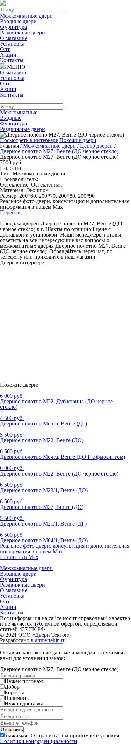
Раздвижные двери (22, 32)
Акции (8, 55)
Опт (5, 49)
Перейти (10, 212)
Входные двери (18, 21)
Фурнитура (13, 27)
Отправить (12, 729)
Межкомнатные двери (26, 16)
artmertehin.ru (50, 640)
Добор (12, 687)
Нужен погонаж (24, 681)
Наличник (17, 698)
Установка (12, 44)
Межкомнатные (18, 112)
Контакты (11, 60)
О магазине (13, 38)
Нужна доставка (24, 703)
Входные (10, 118)
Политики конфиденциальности (38, 741)
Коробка (14, 692)
